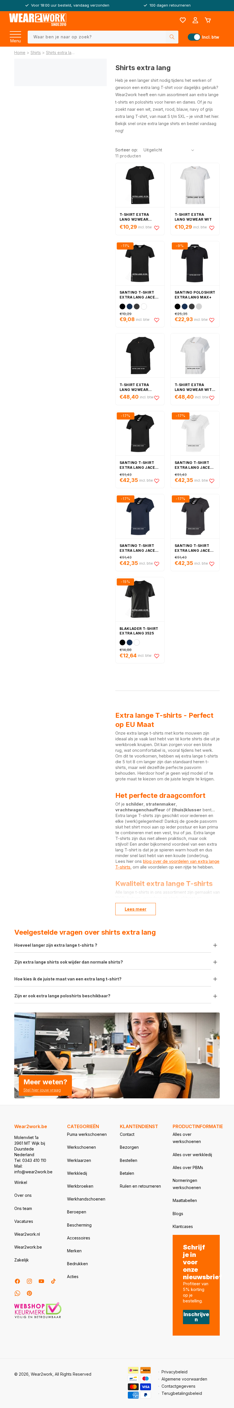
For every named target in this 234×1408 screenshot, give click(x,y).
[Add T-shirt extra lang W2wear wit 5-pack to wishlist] (212, 398)
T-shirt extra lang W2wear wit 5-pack (193, 387)
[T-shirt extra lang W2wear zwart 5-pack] (140, 355)
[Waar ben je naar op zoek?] (172, 37)
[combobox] (103, 37)
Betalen (127, 1173)
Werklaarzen (79, 1160)
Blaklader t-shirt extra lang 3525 (139, 631)
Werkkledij (77, 1173)
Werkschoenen (81, 1147)
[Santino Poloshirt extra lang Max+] (195, 263)
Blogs (178, 1213)
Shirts (36, 52)
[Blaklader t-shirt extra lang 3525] (140, 599)
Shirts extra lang (60, 52)
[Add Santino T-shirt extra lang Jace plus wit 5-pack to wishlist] (212, 481)
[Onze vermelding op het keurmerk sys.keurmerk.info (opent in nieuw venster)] (37, 1317)
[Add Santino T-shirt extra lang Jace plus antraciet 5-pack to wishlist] (212, 564)
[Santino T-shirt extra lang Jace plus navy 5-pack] (140, 516)
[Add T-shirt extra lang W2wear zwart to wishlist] (157, 228)
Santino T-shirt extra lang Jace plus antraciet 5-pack (193, 548)
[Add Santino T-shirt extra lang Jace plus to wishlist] (157, 320)
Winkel (20, 1182)
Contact (127, 1134)
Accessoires (78, 1237)
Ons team (23, 1208)
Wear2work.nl (27, 1234)
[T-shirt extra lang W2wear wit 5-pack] (195, 355)
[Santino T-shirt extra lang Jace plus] (140, 263)
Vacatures (23, 1221)
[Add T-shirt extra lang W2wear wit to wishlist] (212, 228)
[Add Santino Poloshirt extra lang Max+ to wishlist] (212, 320)
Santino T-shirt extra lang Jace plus (137, 295)
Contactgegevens (178, 1386)
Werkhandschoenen (86, 1199)
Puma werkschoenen (87, 1134)
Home (19, 52)
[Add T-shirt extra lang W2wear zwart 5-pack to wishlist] (157, 398)
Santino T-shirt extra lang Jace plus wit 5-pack (192, 465)
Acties (72, 1276)
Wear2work (42, 1374)
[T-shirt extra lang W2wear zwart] (140, 185)
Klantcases (183, 1226)
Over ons (23, 1195)
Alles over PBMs (188, 1167)
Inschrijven (196, 1316)
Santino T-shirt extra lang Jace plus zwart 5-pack (139, 465)
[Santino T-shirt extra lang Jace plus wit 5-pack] (195, 433)
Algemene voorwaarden (184, 1379)
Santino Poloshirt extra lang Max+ (195, 294)
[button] (15, 32)
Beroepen (76, 1211)
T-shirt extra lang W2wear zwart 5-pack (134, 387)
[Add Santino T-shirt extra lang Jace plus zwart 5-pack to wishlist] (157, 481)
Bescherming (79, 1225)
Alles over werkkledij (192, 1154)
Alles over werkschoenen (187, 1138)
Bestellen (128, 1160)
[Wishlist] (182, 20)
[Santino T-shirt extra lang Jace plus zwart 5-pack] (140, 433)
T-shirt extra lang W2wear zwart (134, 217)
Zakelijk (21, 1259)
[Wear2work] (37, 20)
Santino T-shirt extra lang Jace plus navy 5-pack (138, 548)
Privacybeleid (174, 1371)
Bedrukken (77, 1263)
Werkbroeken (80, 1186)
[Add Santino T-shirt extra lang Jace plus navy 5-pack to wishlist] (157, 564)
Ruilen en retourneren (140, 1186)
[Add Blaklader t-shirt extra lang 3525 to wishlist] (157, 656)
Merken (74, 1250)
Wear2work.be (28, 1247)
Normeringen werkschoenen (187, 1184)
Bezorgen (129, 1147)
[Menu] (15, 32)
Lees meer (135, 909)
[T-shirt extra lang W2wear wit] (195, 185)
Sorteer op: (126, 149)
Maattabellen (185, 1200)
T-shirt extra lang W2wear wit (193, 217)
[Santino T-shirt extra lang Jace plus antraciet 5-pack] (195, 516)
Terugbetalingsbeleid (182, 1393)
